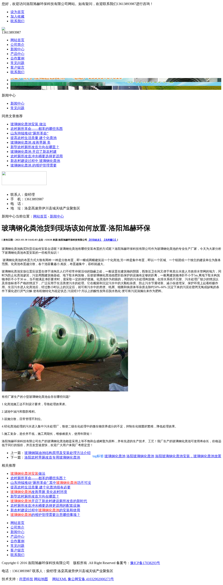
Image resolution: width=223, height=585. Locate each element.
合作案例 (17, 58)
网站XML (59, 579)
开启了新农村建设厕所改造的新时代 (48, 501)
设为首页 (17, 12)
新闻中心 (17, 49)
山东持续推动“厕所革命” (29, 133)
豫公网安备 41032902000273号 (91, 579)
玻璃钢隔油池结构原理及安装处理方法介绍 (57, 453)
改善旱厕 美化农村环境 (38, 492)
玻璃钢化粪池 (115, 456)
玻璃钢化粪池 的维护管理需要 (33, 165)
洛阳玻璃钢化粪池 (140, 456)
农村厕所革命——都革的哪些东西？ (38, 478)
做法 (27, 473)
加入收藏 (17, 16)
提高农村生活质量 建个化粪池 (33, 138)
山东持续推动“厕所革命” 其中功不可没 (50, 483)
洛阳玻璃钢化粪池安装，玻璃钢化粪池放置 (188, 456)
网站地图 (41, 579)
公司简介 (17, 44)
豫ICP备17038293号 (145, 563)
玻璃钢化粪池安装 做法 (28, 124)
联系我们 (17, 21)
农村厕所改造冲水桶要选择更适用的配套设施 (45, 505)
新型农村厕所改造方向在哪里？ (34, 147)
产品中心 (17, 54)
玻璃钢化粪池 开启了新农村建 (33, 151)
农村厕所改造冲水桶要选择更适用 (36, 156)
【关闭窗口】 (110, 239)
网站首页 (17, 40)
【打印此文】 (95, 239)
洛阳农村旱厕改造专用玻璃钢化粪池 (52, 457)
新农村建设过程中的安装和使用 (45, 510)
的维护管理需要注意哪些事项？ (45, 515)
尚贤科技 (26, 579)
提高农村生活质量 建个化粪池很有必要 (40, 487)
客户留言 (17, 67)
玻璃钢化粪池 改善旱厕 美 (30, 142)
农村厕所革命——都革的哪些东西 (36, 129)
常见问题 (17, 63)
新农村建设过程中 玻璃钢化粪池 (35, 161)
